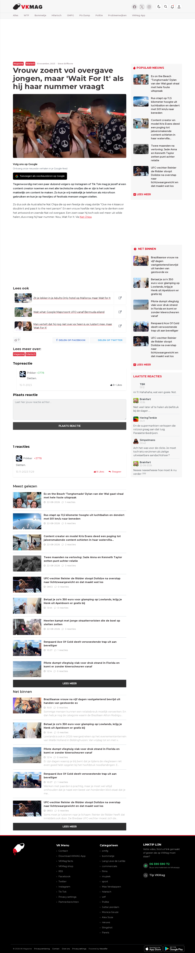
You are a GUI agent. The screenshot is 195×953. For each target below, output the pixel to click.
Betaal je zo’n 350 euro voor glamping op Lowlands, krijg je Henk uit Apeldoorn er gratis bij (165, 287)
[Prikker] (23, 374)
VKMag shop (65, 866)
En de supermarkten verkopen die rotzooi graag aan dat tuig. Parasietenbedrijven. (154, 429)
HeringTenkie (148, 418)
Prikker (32, 372)
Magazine (18, 63)
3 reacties (70, 565)
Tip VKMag (157, 875)
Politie (99, 15)
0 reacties (63, 586)
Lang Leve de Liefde (113, 861)
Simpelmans (147, 440)
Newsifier (104, 949)
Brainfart (145, 399)
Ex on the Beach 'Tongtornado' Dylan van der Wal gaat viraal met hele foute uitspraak (165, 83)
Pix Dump (84, 15)
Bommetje (40, 15)
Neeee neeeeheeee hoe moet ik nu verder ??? (155, 472)
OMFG (70, 15)
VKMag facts (65, 861)
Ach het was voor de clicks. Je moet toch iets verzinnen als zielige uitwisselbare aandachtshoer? (154, 452)
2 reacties (70, 544)
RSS (60, 871)
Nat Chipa (86, 217)
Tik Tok (62, 891)
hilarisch (30, 63)
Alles (15, 15)
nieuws (106, 922)
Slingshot (107, 927)
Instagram (64, 886)
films (104, 871)
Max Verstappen (111, 886)
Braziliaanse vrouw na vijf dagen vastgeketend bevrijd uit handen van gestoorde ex (164, 265)
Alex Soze (107, 917)
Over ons (66, 949)
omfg (105, 850)
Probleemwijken (117, 15)
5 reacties (70, 523)
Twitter (62, 881)
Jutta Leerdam (110, 907)
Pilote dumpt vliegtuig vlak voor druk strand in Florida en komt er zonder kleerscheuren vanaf (165, 308)
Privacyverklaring (42, 949)
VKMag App (138, 15)
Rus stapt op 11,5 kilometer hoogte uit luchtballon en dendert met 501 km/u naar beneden (165, 105)
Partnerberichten (68, 901)
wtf (104, 896)
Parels (105, 932)
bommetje (108, 856)
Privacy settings (67, 896)
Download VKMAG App (72, 856)
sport (105, 881)
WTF (26, 15)
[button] (166, 7)
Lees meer (70, 683)
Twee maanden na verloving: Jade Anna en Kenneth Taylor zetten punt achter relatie (164, 153)
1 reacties (70, 502)
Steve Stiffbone (65, 63)
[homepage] (51, 6)
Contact (63, 850)
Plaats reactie (70, 425)
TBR (142, 384)
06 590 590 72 (159, 864)
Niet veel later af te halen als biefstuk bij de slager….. (156, 409)
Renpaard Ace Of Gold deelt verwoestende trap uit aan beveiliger (165, 327)
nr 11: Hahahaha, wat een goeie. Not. (154, 392)
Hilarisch (57, 15)
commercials (109, 866)
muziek (106, 876)
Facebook (64, 876)
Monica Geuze (110, 912)
